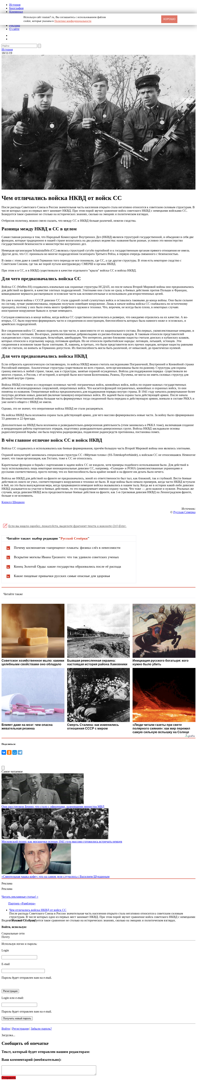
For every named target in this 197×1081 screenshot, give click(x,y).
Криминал (16, 11)
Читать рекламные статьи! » (20, 896)
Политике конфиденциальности (72, 21)
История (14, 4)
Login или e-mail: (13, 997)
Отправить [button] (9, 1077)
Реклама (14, 25)
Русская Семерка (184, 512)
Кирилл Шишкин (13, 502)
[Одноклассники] (9, 752)
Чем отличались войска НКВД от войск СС (37, 910)
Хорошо (169, 19)
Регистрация (20, 1028)
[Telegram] (20, 752)
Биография (16, 8)
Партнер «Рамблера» (22, 903)
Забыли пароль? (41, 1028)
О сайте (14, 29)
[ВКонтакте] (4, 752)
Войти (6, 1028)
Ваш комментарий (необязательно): (31, 1060)
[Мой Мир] (14, 752)
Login (5, 950)
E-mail (6, 964)
